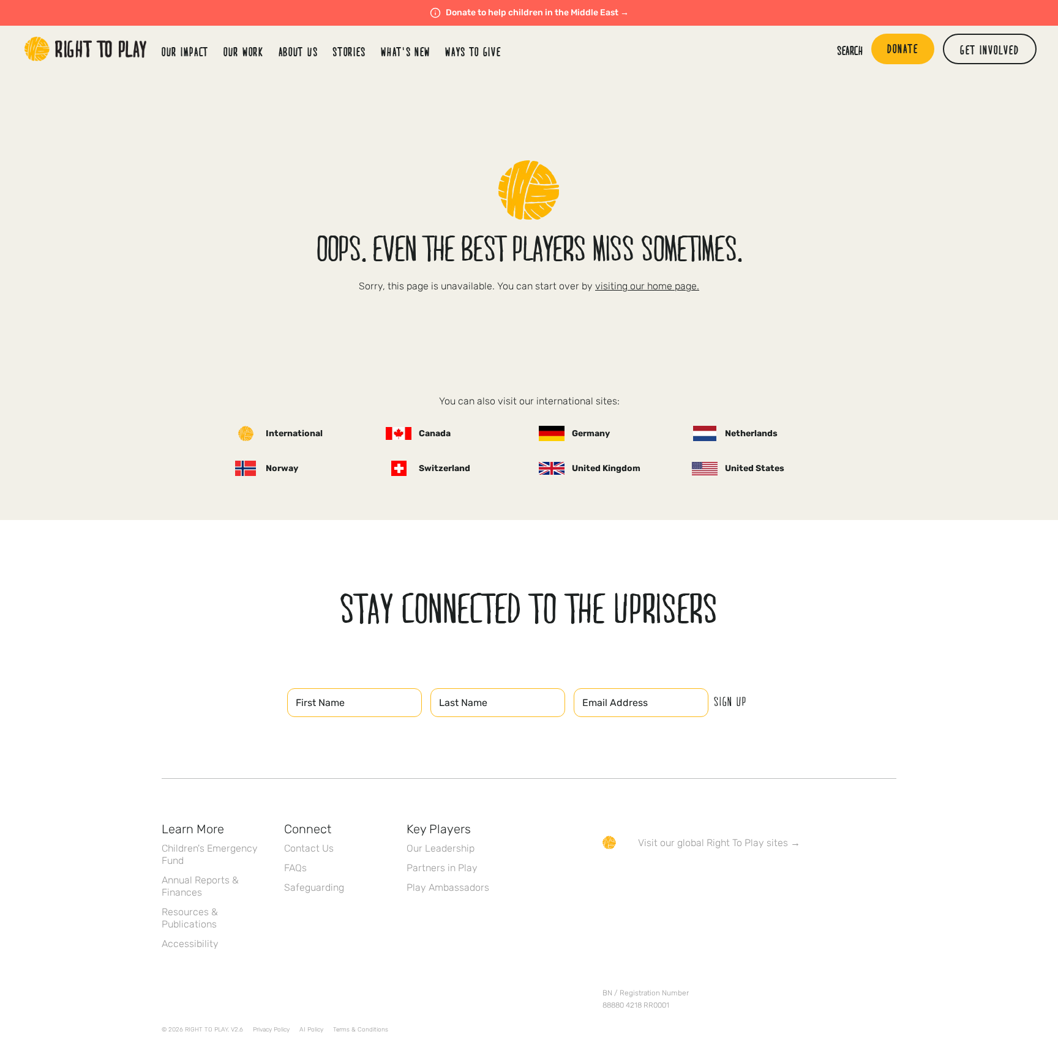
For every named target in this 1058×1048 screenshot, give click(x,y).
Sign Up (730, 701)
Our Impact (185, 51)
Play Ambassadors (448, 887)
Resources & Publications (190, 918)
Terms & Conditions (360, 1029)
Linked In (686, 878)
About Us (298, 51)
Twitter (635, 878)
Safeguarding (314, 887)
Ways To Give (473, 51)
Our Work (243, 51)
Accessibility (190, 944)
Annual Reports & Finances (200, 886)
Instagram (660, 878)
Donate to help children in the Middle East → (537, 12)
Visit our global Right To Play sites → (719, 843)
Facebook (609, 878)
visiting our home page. (647, 286)
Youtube (712, 878)
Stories (349, 51)
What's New (405, 51)
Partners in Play (442, 868)
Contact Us (309, 848)
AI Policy (311, 1029)
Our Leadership (441, 848)
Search (850, 50)
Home (85, 49)
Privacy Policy (271, 1029)
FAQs (295, 868)
